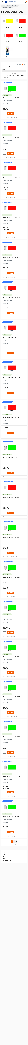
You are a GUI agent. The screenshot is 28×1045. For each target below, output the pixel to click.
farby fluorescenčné (9, 75)
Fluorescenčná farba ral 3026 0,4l (11, 217)
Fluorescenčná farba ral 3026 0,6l (11, 297)
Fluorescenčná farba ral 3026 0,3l (11, 177)
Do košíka (10, 113)
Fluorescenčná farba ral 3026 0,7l (11, 337)
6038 (4, 858)
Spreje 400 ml (7, 860)
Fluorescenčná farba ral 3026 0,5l (11, 257)
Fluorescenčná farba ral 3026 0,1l (11, 497)
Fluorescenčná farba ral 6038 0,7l (11, 697)
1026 (4, 852)
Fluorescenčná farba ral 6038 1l (11, 816)
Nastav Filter (5, 77)
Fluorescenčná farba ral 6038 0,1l (11, 457)
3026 (4, 856)
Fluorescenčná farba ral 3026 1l (11, 417)
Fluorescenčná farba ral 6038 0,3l (11, 537)
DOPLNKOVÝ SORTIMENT (12, 5)
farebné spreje (20, 75)
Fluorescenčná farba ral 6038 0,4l (11, 577)
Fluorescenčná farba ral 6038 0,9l (11, 776)
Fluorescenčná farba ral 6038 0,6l (11, 657)
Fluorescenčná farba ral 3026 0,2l (11, 138)
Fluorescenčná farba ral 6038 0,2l (11, 98)
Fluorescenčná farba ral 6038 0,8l (11, 737)
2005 (4, 854)
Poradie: (4, 69)
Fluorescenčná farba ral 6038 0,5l (11, 617)
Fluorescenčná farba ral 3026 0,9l (11, 377)
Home (3, 5)
